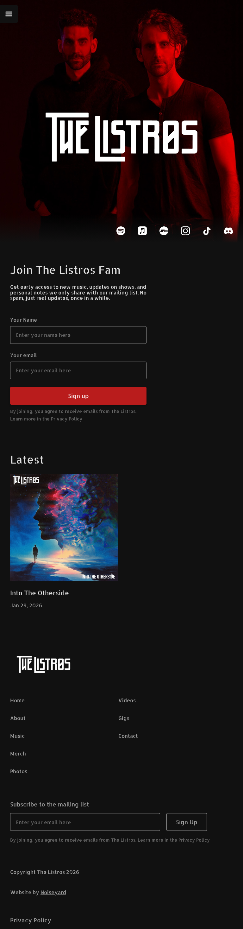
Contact (128, 735)
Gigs (123, 718)
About (18, 718)
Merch (18, 753)
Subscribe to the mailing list (49, 804)
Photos (18, 771)
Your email (23, 355)
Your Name (23, 319)
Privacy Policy (66, 418)
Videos (127, 700)
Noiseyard (53, 892)
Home (17, 700)
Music (17, 735)
